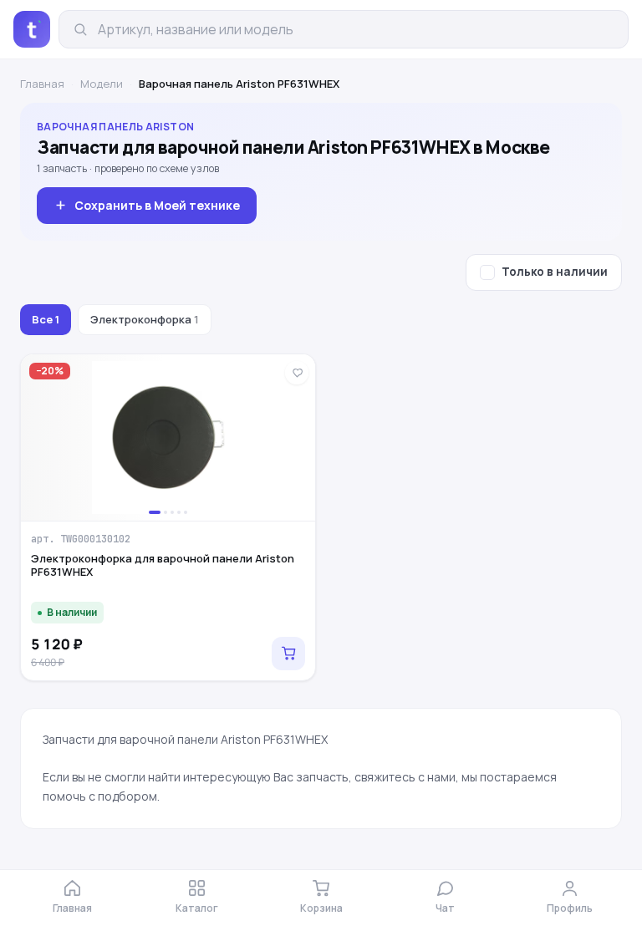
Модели (101, 83)
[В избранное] (296, 372)
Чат (445, 908)
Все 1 (45, 319)
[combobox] (356, 29)
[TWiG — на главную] (31, 29)
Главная (42, 83)
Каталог (197, 908)
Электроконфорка (144, 319)
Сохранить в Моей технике (157, 205)
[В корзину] (288, 653)
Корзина (321, 908)
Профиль (570, 908)
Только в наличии (555, 271)
